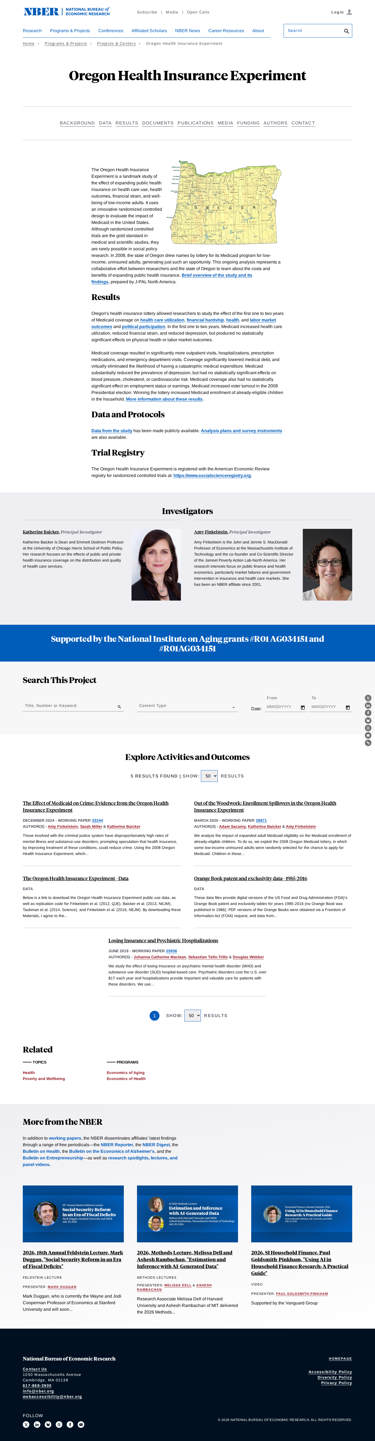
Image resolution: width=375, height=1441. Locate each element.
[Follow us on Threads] (59, 1424)
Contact (303, 123)
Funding (248, 123)
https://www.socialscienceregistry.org (212, 475)
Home (29, 43)
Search (295, 30)
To (319, 698)
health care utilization (161, 320)
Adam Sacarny (232, 826)
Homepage (340, 1359)
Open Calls (198, 12)
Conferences (110, 30)
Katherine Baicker (41, 532)
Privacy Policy (336, 1383)
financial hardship (205, 320)
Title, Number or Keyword (51, 705)
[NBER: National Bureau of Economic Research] (71, 14)
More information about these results (164, 399)
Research (32, 30)
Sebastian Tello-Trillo (208, 957)
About (258, 30)
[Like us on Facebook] (70, 1424)
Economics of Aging (126, 1072)
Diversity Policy (335, 1377)
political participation (143, 326)
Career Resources (226, 30)
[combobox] (140, 707)
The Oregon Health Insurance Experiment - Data (75, 878)
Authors (276, 123)
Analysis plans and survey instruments (241, 430)
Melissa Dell (178, 1285)
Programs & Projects (70, 30)
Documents (158, 123)
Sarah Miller (91, 826)
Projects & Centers (116, 43)
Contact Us (35, 1369)
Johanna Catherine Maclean (160, 957)
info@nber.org (38, 1391)
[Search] (346, 31)
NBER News (187, 30)
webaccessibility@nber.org (52, 1396)
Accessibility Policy (330, 1372)
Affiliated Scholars (149, 30)
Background (77, 123)
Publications (196, 123)
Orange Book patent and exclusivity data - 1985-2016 (250, 878)
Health (29, 1072)
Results (127, 123)
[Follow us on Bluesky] (48, 1424)
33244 (97, 820)
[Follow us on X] (26, 1424)
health (232, 320)
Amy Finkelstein (210, 532)
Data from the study (111, 430)
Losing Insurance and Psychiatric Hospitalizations (163, 940)
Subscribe (147, 12)
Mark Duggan (62, 1287)
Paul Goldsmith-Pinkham (302, 1294)
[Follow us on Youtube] (81, 1424)
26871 (261, 820)
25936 (171, 951)
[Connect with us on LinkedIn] (37, 1424)
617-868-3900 (37, 1385)
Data (105, 123)
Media (172, 12)
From (277, 698)
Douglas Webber (248, 957)
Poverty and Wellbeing (44, 1078)
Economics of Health (126, 1078)
